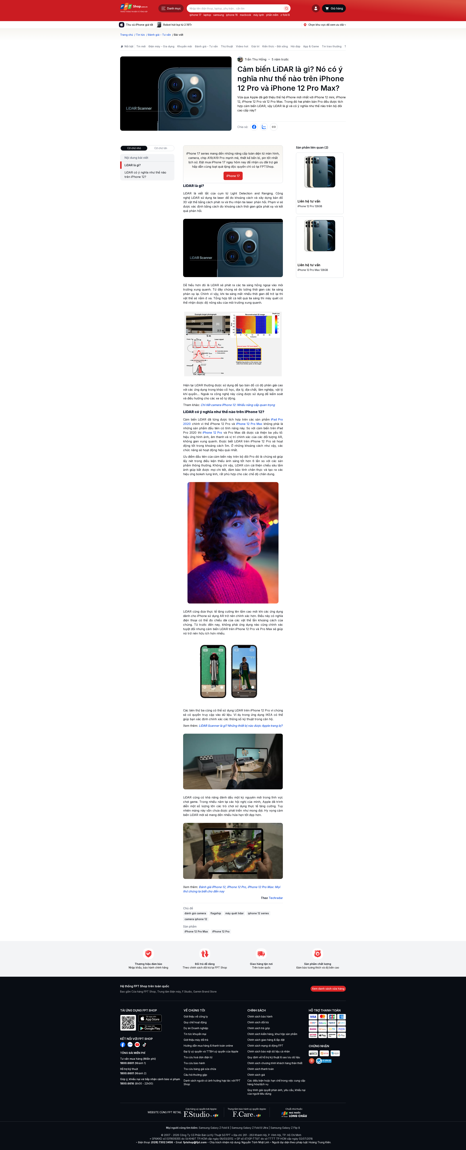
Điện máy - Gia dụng (161, 46)
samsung (218, 14)
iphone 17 (195, 14)
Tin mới (141, 46)
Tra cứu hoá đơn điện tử (198, 1057)
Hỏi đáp (295, 46)
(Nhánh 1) (133, 1063)
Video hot (242, 46)
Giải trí (255, 46)
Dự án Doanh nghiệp (196, 1028)
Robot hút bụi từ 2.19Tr (177, 24)
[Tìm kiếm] (286, 8)
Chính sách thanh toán (260, 1068)
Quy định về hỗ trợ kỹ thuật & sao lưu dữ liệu (273, 1057)
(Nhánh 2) (133, 1073)
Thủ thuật (227, 46)
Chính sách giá (256, 1074)
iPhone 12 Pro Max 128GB (313, 269)
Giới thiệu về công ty (196, 1016)
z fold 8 (285, 14)
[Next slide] (194, 24)
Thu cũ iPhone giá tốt (139, 24)
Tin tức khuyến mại (195, 1033)
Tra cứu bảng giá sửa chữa (200, 1068)
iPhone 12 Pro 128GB (310, 206)
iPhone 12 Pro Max (249, 424)
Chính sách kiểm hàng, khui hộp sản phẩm (272, 1033)
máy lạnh (258, 14)
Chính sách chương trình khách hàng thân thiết (274, 1063)
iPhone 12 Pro (212, 432)
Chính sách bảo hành (260, 1016)
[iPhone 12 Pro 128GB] (319, 172)
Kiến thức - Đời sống (275, 46)
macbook (245, 14)
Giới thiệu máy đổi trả (196, 1039)
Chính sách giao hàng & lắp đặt (266, 1039)
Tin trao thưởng (331, 46)
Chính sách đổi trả (258, 1022)
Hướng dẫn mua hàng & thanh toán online (208, 1045)
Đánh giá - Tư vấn (206, 46)
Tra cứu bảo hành (194, 1063)
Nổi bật (129, 46)
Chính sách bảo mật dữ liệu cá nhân (268, 1051)
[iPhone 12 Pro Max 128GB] (319, 236)
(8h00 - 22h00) (136, 1083)
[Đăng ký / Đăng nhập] (316, 8)
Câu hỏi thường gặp (195, 1074)
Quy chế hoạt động (195, 1022)
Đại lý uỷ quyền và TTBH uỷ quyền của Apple (211, 1051)
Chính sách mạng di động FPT (265, 1045)
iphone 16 (232, 14)
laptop (207, 14)
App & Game (311, 46)
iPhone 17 (233, 176)
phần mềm (272, 14)
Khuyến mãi (184, 46)
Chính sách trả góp (258, 1028)
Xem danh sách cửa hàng (328, 988)
